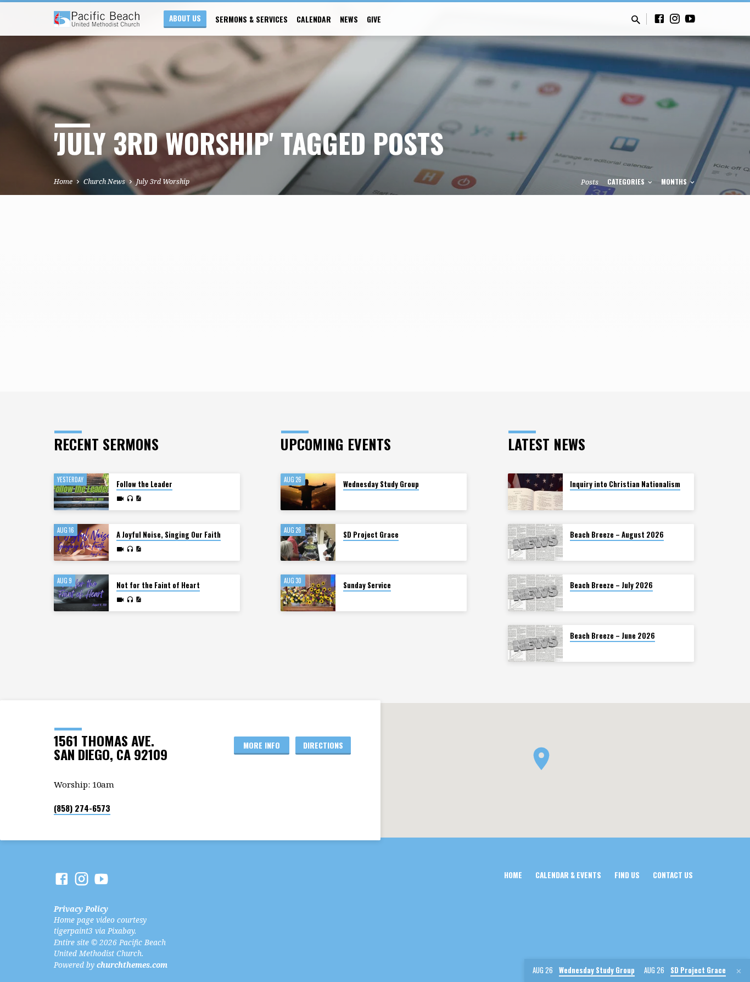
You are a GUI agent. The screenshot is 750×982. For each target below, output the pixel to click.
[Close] (738, 971)
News (349, 19)
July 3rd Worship (162, 181)
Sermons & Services (251, 19)
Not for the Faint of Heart (158, 585)
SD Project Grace (371, 534)
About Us (185, 18)
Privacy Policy (81, 908)
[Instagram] (675, 18)
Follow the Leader (144, 484)
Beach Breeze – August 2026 (617, 534)
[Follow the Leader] (81, 491)
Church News (104, 181)
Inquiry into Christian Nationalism (625, 484)
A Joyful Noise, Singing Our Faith (168, 534)
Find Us (627, 874)
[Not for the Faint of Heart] (81, 592)
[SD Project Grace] (308, 542)
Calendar (313, 19)
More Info (261, 745)
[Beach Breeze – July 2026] (535, 592)
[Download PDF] (138, 498)
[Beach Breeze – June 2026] (535, 643)
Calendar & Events (568, 874)
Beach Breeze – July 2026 (611, 585)
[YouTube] (690, 18)
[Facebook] (659, 18)
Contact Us (673, 874)
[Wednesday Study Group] (308, 491)
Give (374, 19)
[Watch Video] (120, 499)
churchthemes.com (132, 964)
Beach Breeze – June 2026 (612, 636)
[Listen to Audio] (129, 499)
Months (675, 181)
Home (63, 181)
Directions (323, 745)
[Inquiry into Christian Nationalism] (535, 491)
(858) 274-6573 (82, 808)
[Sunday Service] (308, 592)
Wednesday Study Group (381, 484)
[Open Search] (636, 19)
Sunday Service (367, 585)
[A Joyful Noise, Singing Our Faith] (81, 542)
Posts (589, 182)
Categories (626, 181)
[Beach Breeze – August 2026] (535, 542)
